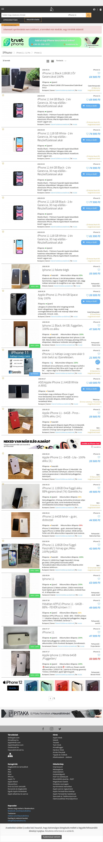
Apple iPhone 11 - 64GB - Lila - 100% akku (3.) (63, 459)
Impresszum (58, 767)
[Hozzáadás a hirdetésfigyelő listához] (99, 73)
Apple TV (11, 779)
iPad (9, 772)
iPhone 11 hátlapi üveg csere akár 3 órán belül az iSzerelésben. (63, 355)
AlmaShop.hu (13, 740)
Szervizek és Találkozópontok (64, 796)
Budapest (45, 90)
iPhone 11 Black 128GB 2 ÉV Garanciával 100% (58, 75)
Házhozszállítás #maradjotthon (65, 799)
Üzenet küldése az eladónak (64, 90)
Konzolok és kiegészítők (17, 789)
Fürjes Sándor (95, 646)
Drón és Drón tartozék (16, 786)
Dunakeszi (45, 345)
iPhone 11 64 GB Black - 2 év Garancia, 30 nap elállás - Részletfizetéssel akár (54, 103)
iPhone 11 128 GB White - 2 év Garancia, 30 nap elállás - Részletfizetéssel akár (55, 137)
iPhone (10, 777)
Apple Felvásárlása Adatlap (64, 791)
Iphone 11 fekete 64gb (55, 270)
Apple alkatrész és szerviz (18, 794)
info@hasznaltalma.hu (17, 821)
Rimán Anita (96, 345)
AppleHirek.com (14, 742)
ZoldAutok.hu (13, 747)
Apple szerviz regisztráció (63, 789)
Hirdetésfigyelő (59, 774)
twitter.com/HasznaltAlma (18, 816)
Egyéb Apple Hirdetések (17, 791)
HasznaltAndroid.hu (16, 750)
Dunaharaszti (46, 646)
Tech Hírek (57, 745)
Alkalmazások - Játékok (62, 757)
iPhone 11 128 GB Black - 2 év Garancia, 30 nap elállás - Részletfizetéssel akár (54, 205)
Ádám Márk (96, 286)
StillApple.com (13, 738)
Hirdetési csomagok (61, 784)
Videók (55, 740)
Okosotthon (12, 784)
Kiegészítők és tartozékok (18, 767)
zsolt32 (97, 623)
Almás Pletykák (59, 752)
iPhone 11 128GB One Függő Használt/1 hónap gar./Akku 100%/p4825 (59, 548)
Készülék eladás (33, 19)
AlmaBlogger (58, 747)
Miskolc (44, 286)
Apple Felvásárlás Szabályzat (64, 794)
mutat (80, 90)
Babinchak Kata (94, 536)
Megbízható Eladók (60, 782)
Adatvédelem (58, 772)
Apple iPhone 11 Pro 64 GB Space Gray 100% (58, 296)
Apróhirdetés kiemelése (62, 786)
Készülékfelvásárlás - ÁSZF (63, 779)
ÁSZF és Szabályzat (60, 777)
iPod (9, 774)
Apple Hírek (57, 738)
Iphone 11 (48, 579)
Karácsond (45, 595)
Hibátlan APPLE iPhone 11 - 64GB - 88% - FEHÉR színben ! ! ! (62, 605)
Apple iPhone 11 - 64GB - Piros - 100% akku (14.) (61, 415)
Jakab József (95, 595)
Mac (9, 769)
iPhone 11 (72, 15)
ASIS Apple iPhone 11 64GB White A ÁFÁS (58, 384)
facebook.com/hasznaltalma (19, 811)
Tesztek (56, 742)
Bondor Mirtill (95, 675)
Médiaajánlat (58, 769)
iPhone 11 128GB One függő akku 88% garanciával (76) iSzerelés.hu (62, 490)
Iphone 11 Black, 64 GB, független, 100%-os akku (62, 327)
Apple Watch (13, 782)
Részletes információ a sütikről (59, 831)
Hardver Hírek (58, 750)
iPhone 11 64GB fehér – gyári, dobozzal (59, 518)
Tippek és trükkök (60, 755)
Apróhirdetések (10, 20)
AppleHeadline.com (15, 745)
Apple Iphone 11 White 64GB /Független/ (59, 657)
